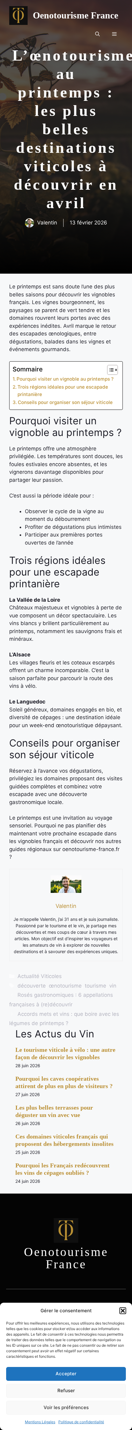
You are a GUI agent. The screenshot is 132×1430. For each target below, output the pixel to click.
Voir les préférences (66, 1407)
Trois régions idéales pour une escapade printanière (62, 391)
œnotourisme (65, 986)
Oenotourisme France (75, 15)
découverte (31, 986)
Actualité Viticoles (39, 976)
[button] (123, 1311)
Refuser (66, 1390)
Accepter (66, 1374)
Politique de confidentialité (81, 1422)
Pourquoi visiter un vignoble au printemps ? (65, 379)
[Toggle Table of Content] (109, 370)
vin (112, 986)
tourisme (95, 986)
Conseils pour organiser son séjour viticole (65, 402)
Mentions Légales (40, 1422)
